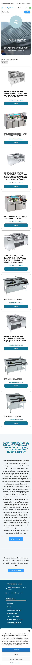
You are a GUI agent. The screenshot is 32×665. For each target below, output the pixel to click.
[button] (29, 630)
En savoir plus (16, 539)
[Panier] (30, 8)
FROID (9, 607)
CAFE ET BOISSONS (13, 616)
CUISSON (10, 604)
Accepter (16, 649)
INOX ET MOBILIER (12, 613)
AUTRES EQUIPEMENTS (14, 623)
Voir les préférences (16, 659)
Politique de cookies (15, 663)
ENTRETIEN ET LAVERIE (14, 610)
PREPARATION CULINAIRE (15, 620)
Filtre (5, 62)
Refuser (16, 654)
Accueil (3, 59)
